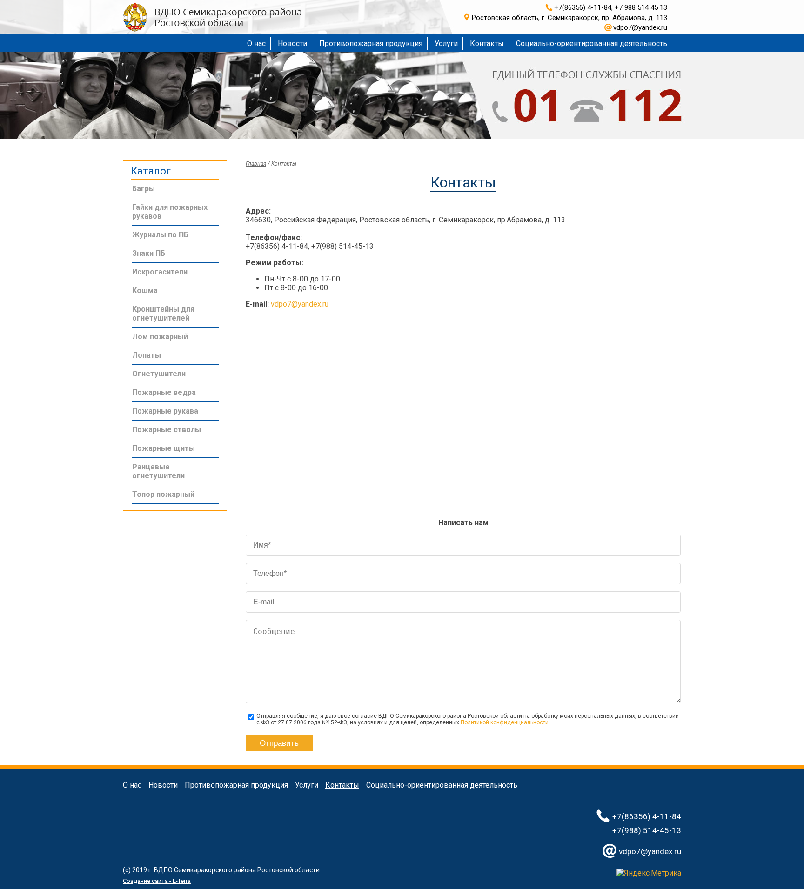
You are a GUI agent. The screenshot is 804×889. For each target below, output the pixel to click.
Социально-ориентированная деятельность (591, 43)
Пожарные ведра (164, 392)
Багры (143, 188)
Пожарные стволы (166, 429)
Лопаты (146, 355)
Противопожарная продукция (370, 43)
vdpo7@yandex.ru (299, 304)
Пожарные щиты (163, 448)
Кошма (145, 290)
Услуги (446, 43)
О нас (256, 43)
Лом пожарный (160, 336)
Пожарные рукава (165, 411)
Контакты (487, 43)
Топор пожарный (163, 494)
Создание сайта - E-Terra (157, 880)
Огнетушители (159, 373)
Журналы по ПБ (160, 234)
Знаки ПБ (148, 253)
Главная (256, 163)
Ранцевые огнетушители (158, 471)
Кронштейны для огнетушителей (163, 313)
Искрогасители (160, 271)
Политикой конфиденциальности (505, 722)
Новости (292, 43)
